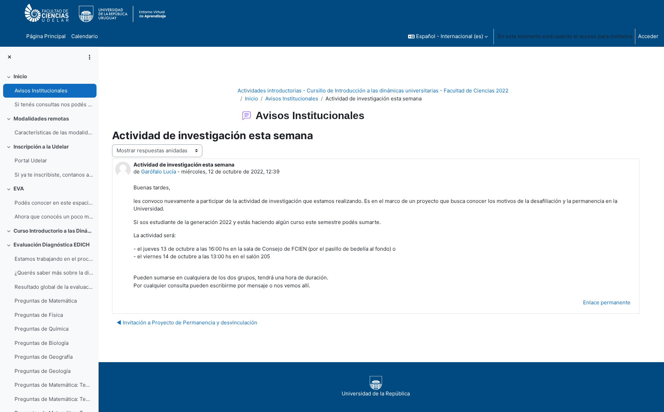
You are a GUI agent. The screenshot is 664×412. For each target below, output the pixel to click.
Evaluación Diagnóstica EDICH (51, 244)
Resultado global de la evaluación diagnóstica (54, 287)
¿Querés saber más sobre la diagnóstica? (54, 272)
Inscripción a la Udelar (41, 146)
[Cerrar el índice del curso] (9, 57)
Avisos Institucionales (41, 90)
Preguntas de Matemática (46, 300)
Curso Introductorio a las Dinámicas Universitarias (53, 230)
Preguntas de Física (39, 315)
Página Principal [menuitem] (46, 36)
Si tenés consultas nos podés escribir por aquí (54, 104)
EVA (18, 188)
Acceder (648, 36)
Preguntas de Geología (43, 371)
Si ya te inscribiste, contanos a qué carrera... (54, 174)
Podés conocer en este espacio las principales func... (54, 202)
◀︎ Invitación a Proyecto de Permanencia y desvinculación (187, 322)
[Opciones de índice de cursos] (89, 57)
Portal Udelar (31, 160)
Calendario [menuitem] (84, 36)
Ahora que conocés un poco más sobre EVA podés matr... (54, 216)
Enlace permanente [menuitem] (606, 302)
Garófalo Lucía (158, 171)
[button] (448, 36)
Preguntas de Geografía (44, 356)
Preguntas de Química (41, 328)
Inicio (20, 76)
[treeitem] (49, 91)
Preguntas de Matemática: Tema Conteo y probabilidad (54, 399)
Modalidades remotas (41, 118)
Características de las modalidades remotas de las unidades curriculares (54, 132)
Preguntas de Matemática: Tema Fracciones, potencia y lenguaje (54, 385)
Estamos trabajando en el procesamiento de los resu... (54, 259)
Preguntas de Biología (41, 343)
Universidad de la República (376, 393)
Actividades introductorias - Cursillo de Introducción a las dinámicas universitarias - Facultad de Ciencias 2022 (373, 90)
